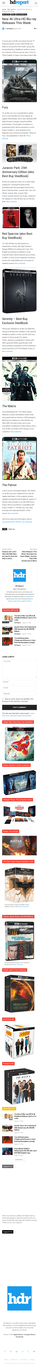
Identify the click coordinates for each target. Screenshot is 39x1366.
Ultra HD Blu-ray (21, 14)
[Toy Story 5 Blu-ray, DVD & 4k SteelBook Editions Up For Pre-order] (7, 618)
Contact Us (14, 1359)
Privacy (32, 1359)
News (13, 14)
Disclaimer (24, 1359)
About (6, 1359)
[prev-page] (3, 649)
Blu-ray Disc (12, 9)
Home (4, 9)
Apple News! (18, 1334)
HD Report (10, 28)
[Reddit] (22, 1351)
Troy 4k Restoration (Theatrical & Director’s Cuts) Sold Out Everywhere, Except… (25, 640)
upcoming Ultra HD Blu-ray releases (17, 522)
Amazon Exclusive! (23, 906)
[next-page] (7, 649)
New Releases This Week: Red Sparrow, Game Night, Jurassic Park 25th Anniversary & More (28, 556)
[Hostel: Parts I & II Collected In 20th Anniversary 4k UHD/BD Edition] (7, 629)
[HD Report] (19, 2)
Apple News (17, 601)
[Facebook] (5, 1351)
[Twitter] (28, 1351)
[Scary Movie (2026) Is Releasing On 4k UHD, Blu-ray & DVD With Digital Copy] (7, 1151)
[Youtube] (34, 1351)
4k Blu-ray (11, 529)
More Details (11, 202)
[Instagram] (11, 1351)
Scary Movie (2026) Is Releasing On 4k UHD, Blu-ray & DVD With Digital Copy (25, 1151)
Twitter (10, 601)
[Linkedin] (16, 1351)
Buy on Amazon (18, 964)
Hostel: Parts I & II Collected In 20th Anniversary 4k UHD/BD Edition (25, 629)
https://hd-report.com (19, 589)
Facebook (28, 601)
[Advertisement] (19, 1190)
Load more (18, 1159)
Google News (29, 596)
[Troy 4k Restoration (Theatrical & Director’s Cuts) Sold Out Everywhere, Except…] (7, 640)
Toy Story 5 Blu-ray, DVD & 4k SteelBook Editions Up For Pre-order (25, 618)
